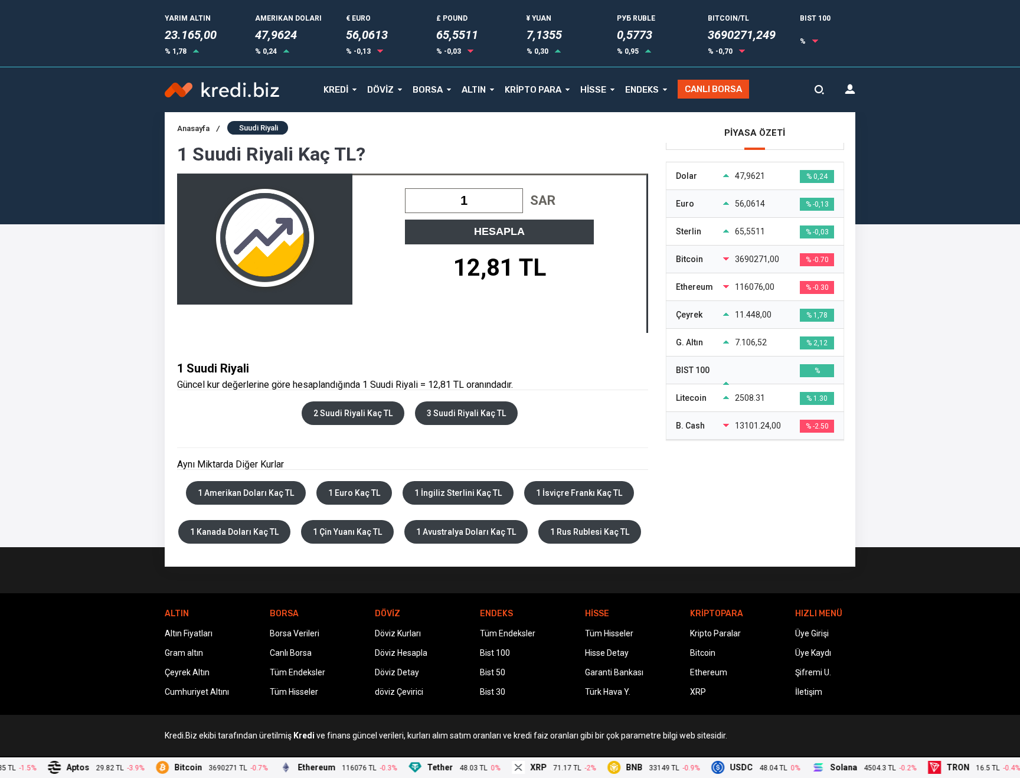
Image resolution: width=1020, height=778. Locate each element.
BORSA (428, 89)
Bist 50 (492, 672)
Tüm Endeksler (297, 672)
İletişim (808, 692)
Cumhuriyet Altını (197, 692)
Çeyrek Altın (187, 672)
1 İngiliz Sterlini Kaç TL (458, 493)
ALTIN (474, 89)
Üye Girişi (812, 633)
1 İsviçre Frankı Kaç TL (579, 493)
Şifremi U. (813, 672)
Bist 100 (495, 653)
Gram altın (184, 653)
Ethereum (708, 672)
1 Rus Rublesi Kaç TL (589, 532)
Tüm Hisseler (294, 692)
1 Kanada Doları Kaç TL (234, 532)
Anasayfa (198, 128)
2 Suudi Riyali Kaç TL (353, 413)
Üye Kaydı (813, 653)
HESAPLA (499, 231)
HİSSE (593, 89)
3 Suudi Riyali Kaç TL (466, 413)
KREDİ (335, 89)
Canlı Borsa (291, 653)
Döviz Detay (397, 672)
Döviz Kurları (398, 633)
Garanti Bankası (614, 672)
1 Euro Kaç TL (354, 493)
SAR (542, 200)
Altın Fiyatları (188, 633)
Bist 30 (492, 692)
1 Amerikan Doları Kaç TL (246, 493)
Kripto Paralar (715, 633)
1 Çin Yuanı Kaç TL (347, 532)
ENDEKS (642, 89)
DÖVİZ (380, 89)
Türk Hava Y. (607, 692)
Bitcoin (702, 653)
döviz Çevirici (399, 692)
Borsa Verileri (294, 633)
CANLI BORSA (713, 89)
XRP (698, 692)
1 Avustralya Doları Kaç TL (466, 532)
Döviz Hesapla (401, 653)
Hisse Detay (607, 653)
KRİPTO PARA (533, 89)
